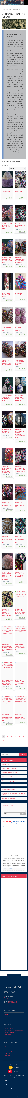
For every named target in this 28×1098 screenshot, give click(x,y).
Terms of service (10, 1049)
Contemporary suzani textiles (9, 768)
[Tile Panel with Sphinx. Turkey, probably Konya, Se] (14, 901)
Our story (8, 1034)
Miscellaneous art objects (8, 798)
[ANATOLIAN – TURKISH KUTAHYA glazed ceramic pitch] (14, 887)
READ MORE (9, 869)
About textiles (9, 1028)
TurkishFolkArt (9, 1096)
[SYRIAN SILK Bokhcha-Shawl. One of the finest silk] (14, 945)
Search (23, 754)
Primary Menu (26, 2)
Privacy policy (9, 1051)
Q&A (6, 1046)
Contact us (8, 1053)
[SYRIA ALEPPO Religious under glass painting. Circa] (14, 930)
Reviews (7, 1016)
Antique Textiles (6, 764)
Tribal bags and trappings (8, 789)
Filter (22, 813)
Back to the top (14, 976)
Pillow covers (5, 785)
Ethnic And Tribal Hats (7, 776)
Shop (4, 9)
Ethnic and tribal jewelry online (9, 781)
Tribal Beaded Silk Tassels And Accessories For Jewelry (13, 794)
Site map (7, 1056)
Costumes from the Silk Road (9, 772)
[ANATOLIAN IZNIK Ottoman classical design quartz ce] (14, 916)
